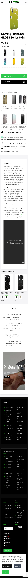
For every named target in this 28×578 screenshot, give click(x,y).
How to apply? (9, 517)
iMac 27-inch (20, 425)
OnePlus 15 (9, 425)
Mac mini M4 (20, 421)
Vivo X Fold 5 (9, 473)
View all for (11, 132)
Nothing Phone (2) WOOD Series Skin (5, 108)
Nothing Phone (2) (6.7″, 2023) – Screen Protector (14, 108)
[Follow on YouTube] (21, 527)
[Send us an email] (19, 527)
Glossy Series (5, 46)
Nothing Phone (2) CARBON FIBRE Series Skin (6, 293)
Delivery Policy (20, 513)
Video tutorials (11, 151)
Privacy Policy (20, 510)
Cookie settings (7, 566)
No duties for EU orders (14, 143)
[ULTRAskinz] (14, 2)
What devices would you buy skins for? (7, 535)
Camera (7, 544)
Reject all (17, 566)
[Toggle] (4, 314)
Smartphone (8, 538)
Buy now (6, 82)
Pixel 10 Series (9, 407)
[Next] (27, 289)
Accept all (5, 572)
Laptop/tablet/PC (7, 542)
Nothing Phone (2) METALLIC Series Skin (22, 128)
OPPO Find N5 (20, 469)
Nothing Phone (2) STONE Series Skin (5, 128)
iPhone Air (8, 464)
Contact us (8, 505)
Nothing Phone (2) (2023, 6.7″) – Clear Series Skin (22, 108)
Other (7, 545)
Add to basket (9, 76)
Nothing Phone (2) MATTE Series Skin (14, 128)
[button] (2, 2)
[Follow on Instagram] (16, 527)
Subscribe (7, 550)
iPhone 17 (8, 467)
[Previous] (1, 289)
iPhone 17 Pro (9, 461)
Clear (25, 44)
